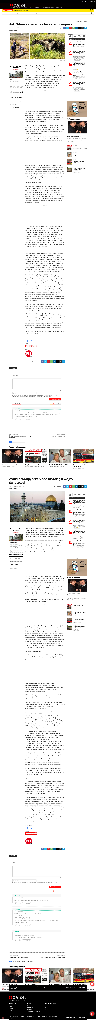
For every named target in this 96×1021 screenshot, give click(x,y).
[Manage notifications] (3, 1018)
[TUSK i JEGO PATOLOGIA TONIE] (69, 154)
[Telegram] (85, 28)
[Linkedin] (76, 28)
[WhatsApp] (73, 28)
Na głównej (12, 100)
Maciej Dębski (75, 156)
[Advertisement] (45, 100)
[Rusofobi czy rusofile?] (77, 127)
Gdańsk (14, 441)
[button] (91, 13)
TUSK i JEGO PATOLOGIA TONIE (15, 106)
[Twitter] (85, 1)
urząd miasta (22, 441)
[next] (92, 10)
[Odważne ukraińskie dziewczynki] (69, 162)
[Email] (79, 28)
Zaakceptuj (82, 1017)
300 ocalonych (14, 79)
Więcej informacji (70, 1017)
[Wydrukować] (82, 28)
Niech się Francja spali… (58, 436)
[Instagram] (83, 1)
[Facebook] (80, 1)
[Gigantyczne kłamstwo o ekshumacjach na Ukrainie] (69, 169)
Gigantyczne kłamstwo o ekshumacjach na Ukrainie (79, 169)
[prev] (90, 10)
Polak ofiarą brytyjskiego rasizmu (21, 10)
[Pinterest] (70, 28)
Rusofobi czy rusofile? (16, 97)
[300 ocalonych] (16, 74)
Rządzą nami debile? (15, 101)
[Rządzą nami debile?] (69, 147)
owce (17, 441)
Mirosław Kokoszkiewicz (77, 148)
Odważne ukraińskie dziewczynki (78, 162)
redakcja (14, 27)
